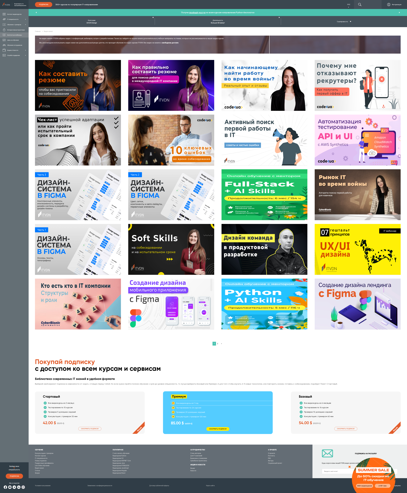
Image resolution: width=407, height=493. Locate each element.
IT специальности (41, 458)
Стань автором (195, 453)
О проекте (271, 453)
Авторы (270, 461)
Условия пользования (42, 485)
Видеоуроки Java (119, 463)
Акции (192, 468)
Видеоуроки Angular (120, 470)
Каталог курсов (40, 456)
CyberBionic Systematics (198, 461)
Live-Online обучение (42, 465)
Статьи (37, 470)
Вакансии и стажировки (198, 458)
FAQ (269, 458)
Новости (193, 470)
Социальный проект (275, 463)
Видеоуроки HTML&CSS (121, 465)
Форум (37, 473)
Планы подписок (41, 461)
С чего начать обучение (121, 453)
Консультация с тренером (44, 453)
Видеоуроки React (119, 473)
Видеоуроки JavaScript (121, 468)
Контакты (271, 456)
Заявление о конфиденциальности (100, 485)
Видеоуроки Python (119, 456)
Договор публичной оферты (159, 485)
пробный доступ (197, 12)
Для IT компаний (196, 456)
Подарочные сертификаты (44, 463)
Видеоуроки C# (118, 458)
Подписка (14, 476)
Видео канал (39, 468)
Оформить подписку (90, 429)
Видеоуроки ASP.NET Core (122, 461)
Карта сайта (210, 485)
